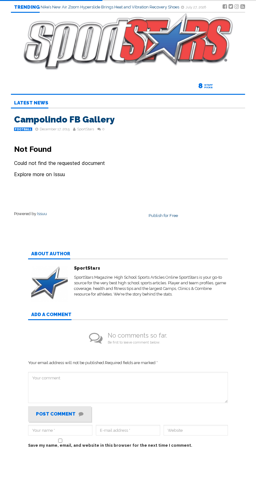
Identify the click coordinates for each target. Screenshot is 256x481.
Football (23, 129)
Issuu (42, 213)
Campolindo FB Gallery (64, 119)
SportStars (85, 129)
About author (50, 254)
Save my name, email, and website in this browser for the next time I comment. (110, 445)
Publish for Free (163, 215)
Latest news (31, 103)
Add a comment (51, 314)
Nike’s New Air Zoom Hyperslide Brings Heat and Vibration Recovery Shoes (110, 7)
